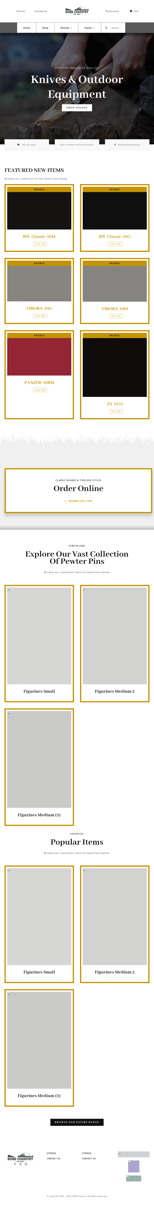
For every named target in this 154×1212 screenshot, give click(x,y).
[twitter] (20, 1164)
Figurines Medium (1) (39, 815)
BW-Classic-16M (39, 237)
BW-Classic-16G (115, 237)
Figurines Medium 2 (115, 691)
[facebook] (15, 1164)
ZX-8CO (115, 404)
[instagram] (26, 1164)
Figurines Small (39, 691)
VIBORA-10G (39, 308)
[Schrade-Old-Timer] (20, 1152)
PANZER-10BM (39, 383)
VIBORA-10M (115, 309)
